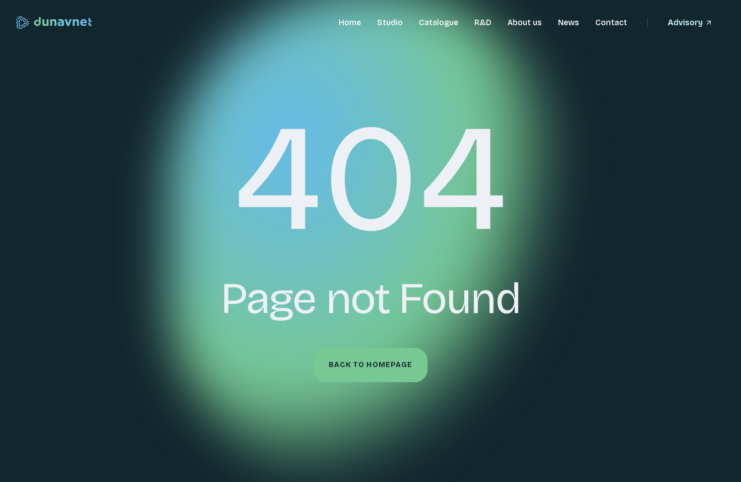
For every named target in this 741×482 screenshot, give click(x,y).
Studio (390, 22)
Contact (611, 22)
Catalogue (438, 22)
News (568, 22)
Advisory (685, 22)
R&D (482, 22)
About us (525, 22)
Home (350, 22)
